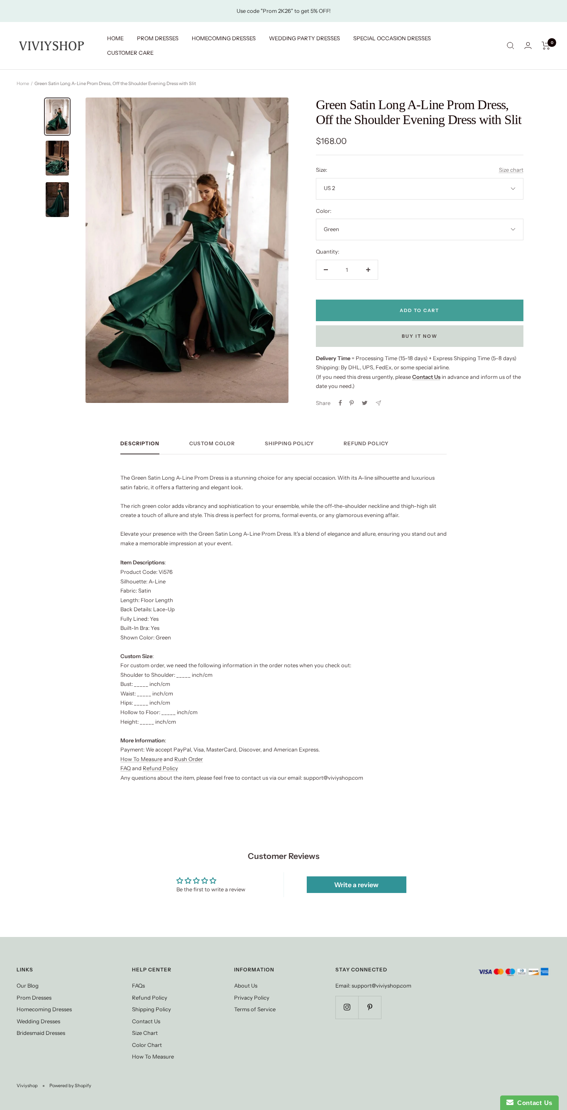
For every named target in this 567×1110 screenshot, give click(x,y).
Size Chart (145, 1032)
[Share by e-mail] (378, 403)
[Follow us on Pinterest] (369, 1007)
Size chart (511, 169)
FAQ (125, 768)
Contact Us (146, 1021)
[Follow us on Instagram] (346, 1007)
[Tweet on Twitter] (364, 403)
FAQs (138, 985)
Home (23, 83)
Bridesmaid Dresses (41, 1032)
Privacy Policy (251, 997)
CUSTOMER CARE (130, 52)
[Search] (510, 45)
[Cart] (546, 45)
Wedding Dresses (38, 1021)
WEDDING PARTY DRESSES (304, 38)
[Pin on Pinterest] (351, 403)
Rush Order (188, 759)
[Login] (528, 45)
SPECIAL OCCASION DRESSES (392, 38)
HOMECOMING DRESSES (224, 38)
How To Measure (141, 759)
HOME (115, 38)
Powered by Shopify (70, 1085)
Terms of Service (255, 1009)
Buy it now (419, 336)
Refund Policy (366, 443)
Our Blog (28, 985)
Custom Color (212, 443)
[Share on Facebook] (340, 403)
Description (139, 443)
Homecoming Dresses (44, 1009)
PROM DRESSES (157, 38)
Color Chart (147, 1045)
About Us (245, 985)
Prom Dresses (34, 997)
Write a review (356, 885)
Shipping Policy (289, 443)
